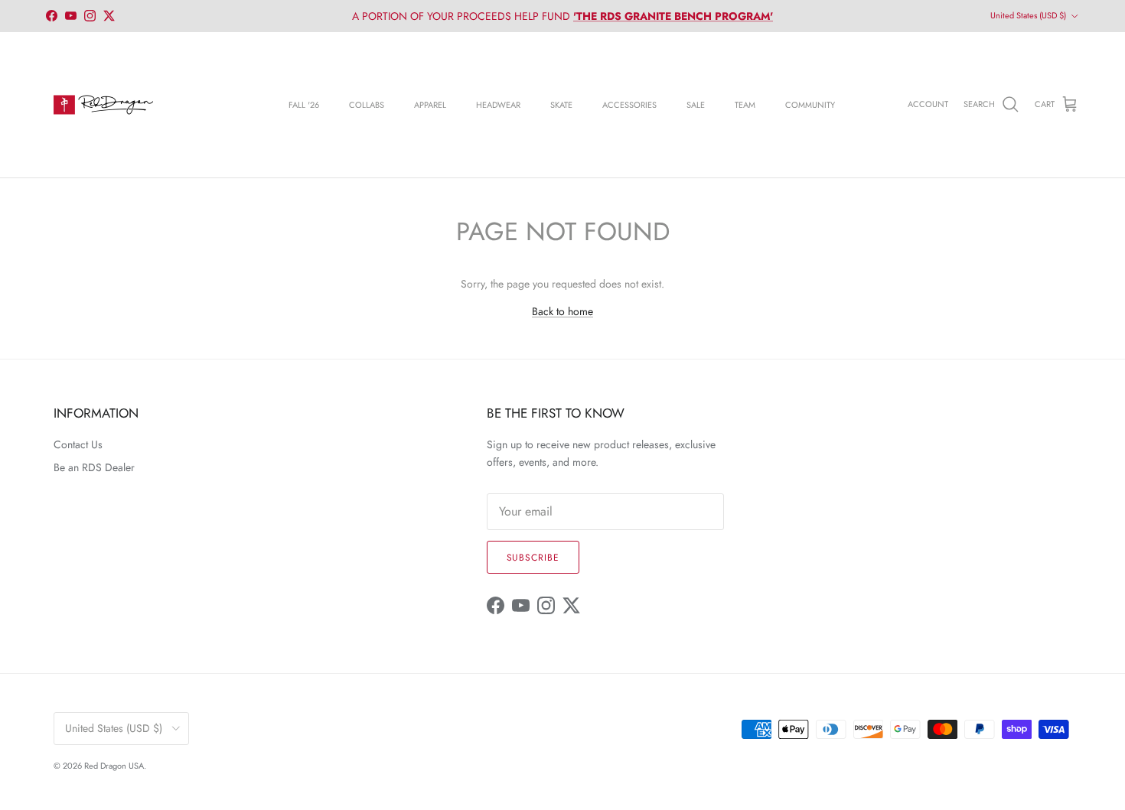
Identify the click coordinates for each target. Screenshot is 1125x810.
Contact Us (78, 444)
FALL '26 (304, 105)
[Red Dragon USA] (103, 104)
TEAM (745, 105)
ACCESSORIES (629, 105)
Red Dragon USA (114, 766)
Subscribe (533, 557)
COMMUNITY (810, 105)
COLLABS (366, 105)
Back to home (562, 311)
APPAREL (430, 105)
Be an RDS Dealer (94, 467)
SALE (695, 105)
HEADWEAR (498, 105)
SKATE (561, 105)
